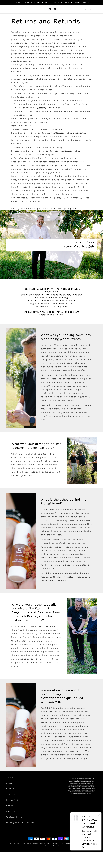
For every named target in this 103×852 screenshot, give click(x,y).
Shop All (10, 789)
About (9, 783)
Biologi (19, 843)
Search (9, 777)
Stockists (10, 811)
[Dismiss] (99, 815)
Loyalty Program (13, 800)
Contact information (53, 846)
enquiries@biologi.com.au (67, 208)
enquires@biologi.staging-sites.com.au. (40, 108)
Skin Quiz (10, 794)
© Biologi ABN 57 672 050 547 (20, 823)
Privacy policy (58, 843)
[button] (5, 9)
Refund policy (45, 843)
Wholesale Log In (14, 817)
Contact (10, 806)
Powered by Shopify (30, 843)
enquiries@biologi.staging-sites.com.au (34, 79)
